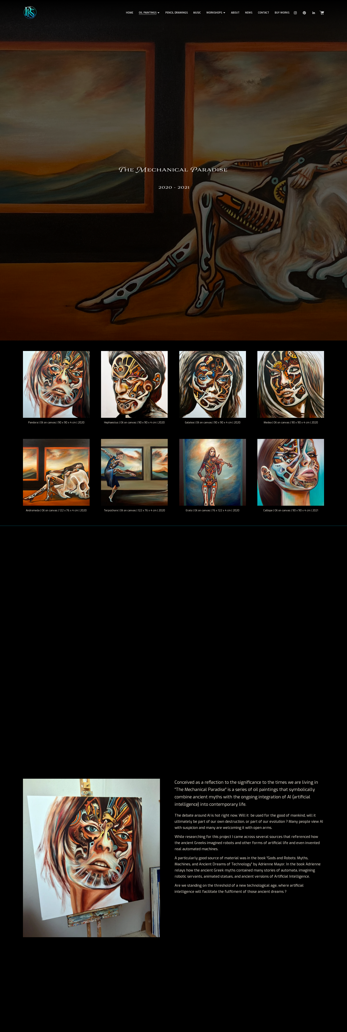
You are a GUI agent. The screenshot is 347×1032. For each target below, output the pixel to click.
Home (129, 12)
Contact (263, 12)
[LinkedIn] (313, 13)
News (248, 12)
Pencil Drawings (176, 12)
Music (197, 12)
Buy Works (282, 12)
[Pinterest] (304, 13)
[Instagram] (295, 13)
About (235, 12)
